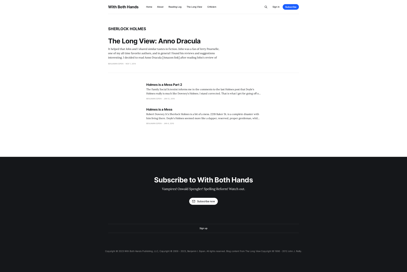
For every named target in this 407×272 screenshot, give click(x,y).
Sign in (275, 6)
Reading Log (175, 6)
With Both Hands (123, 7)
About (160, 6)
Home (149, 6)
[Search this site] (266, 7)
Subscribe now (206, 201)
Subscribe (290, 7)
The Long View (194, 6)
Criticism (211, 6)
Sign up (203, 228)
